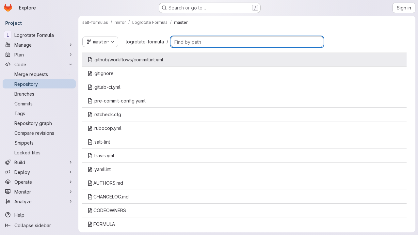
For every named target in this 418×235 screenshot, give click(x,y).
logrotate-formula (145, 41)
